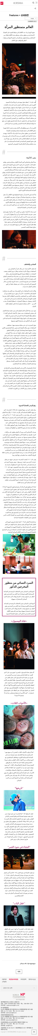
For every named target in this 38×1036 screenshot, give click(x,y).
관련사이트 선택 (7, 988)
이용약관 (4, 979)
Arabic (32, 18)
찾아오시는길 (32, 979)
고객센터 (4, 982)
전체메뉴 (36, 2)
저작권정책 (23, 979)
